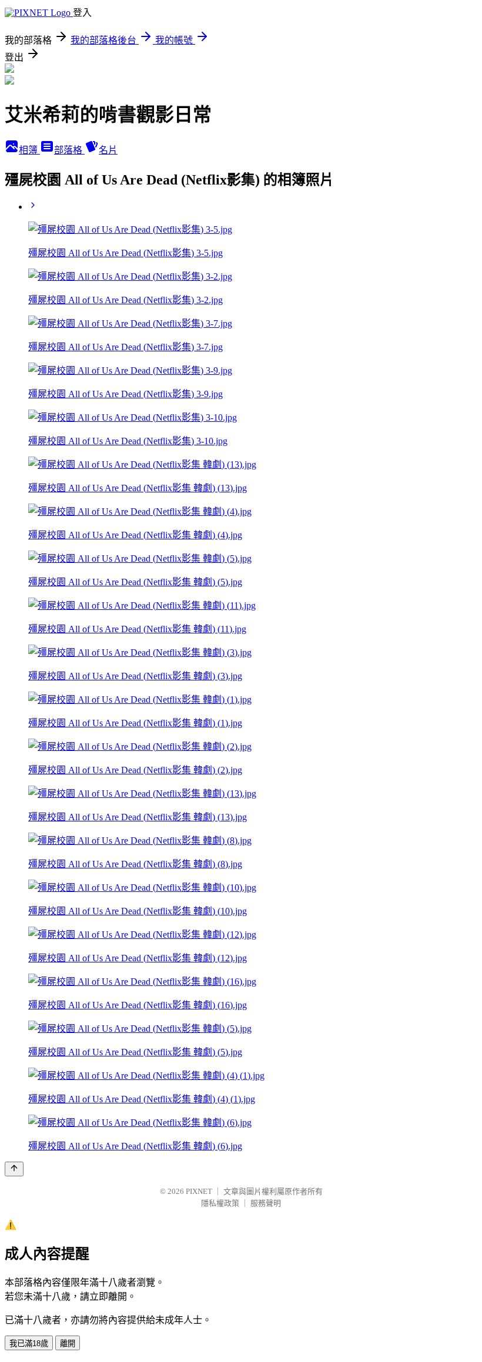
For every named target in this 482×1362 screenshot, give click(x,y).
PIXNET (199, 1191)
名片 (108, 150)
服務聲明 (265, 1203)
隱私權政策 (220, 1203)
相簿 (29, 150)
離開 (67, 1343)
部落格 (69, 150)
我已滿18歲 (28, 1343)
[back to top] (14, 1169)
